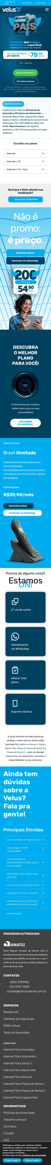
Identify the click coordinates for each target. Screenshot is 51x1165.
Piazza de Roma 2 (35, 748)
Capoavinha (11, 756)
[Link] (25, 607)
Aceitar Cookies (12, 1160)
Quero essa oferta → (25, 73)
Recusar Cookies (32, 1160)
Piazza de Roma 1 (16, 752)
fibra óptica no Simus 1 (26, 744)
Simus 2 (21, 748)
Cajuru (42, 744)
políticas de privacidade (34, 1155)
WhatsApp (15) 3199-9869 (16, 123)
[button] (27, 3)
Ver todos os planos (25, 81)
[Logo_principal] (11, 9)
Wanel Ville (10, 748)
